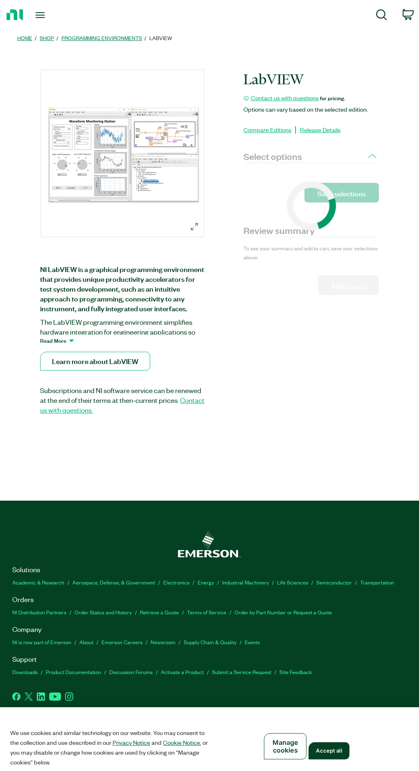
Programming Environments (101, 38)
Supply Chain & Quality (210, 642)
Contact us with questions (285, 98)
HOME (24, 38)
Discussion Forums (131, 672)
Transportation (377, 582)
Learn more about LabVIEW (95, 361)
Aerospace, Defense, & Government (113, 582)
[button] (123, 154)
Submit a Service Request (241, 672)
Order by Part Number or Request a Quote (283, 612)
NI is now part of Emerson (41, 642)
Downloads (25, 672)
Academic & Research (38, 582)
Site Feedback (295, 672)
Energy (206, 582)
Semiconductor (334, 582)
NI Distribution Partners (39, 612)
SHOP (47, 38)
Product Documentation (73, 672)
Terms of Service (206, 612)
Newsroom (163, 642)
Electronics (176, 582)
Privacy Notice (131, 742)
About (86, 642)
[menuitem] (381, 16)
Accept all (329, 750)
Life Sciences (292, 582)
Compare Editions (267, 130)
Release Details (320, 130)
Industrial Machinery (245, 582)
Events (252, 642)
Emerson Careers (121, 642)
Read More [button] (53, 340)
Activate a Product (182, 672)
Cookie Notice (181, 742)
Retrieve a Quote (159, 612)
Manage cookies (285, 746)
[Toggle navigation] (54, 15)
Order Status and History (103, 612)
